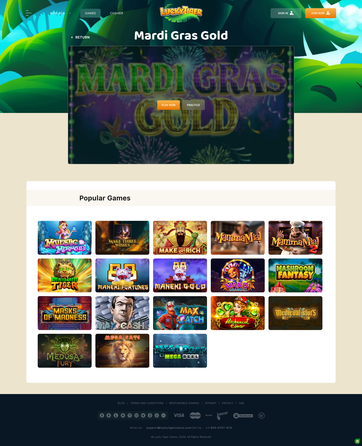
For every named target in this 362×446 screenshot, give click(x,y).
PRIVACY (227, 403)
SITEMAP (210, 403)
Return (82, 37)
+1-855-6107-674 (219, 427)
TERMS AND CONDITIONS (147, 403)
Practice (193, 105)
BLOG (121, 403)
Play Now (169, 105)
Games (90, 13)
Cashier (116, 13)
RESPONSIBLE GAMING (184, 403)
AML (242, 403)
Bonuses (57, 13)
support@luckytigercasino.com (168, 427)
